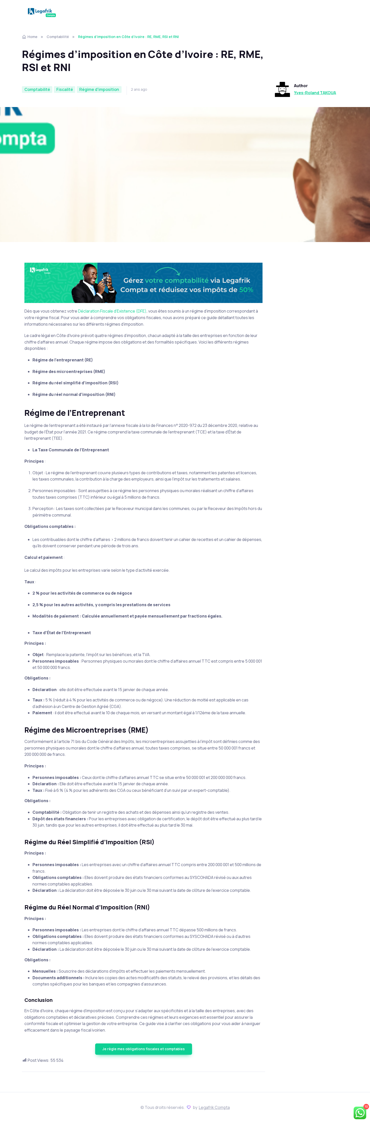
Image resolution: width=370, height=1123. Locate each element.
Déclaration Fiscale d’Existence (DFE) (112, 311)
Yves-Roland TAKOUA (315, 92)
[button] (143, 1048)
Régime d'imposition (99, 89)
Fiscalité (64, 89)
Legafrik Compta (214, 1107)
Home (32, 36)
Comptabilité (58, 36)
